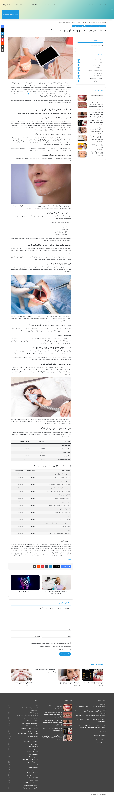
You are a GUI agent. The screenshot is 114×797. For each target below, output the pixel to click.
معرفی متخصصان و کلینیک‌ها (95, 70)
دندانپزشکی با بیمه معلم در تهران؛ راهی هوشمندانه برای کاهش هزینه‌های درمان (96, 129)
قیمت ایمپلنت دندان (101, 732)
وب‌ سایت (37, 636)
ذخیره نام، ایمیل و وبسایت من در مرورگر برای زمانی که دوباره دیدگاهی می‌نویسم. (50, 643)
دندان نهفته (55, 321)
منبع (69, 559)
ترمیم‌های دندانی (32, 746)
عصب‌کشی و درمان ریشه (30, 752)
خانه (105, 5)
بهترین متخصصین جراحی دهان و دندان (29, 94)
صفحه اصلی (102, 22)
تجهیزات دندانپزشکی (19, 5)
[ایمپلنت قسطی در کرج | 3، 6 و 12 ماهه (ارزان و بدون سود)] (82, 123)
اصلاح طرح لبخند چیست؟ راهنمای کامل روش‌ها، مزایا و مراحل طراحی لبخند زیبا (96, 137)
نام (70, 629)
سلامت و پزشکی (6, 5)
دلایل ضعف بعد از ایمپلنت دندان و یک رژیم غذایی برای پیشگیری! (96, 145)
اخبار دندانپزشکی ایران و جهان (29, 708)
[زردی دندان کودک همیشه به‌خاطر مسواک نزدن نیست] (82, 154)
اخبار (101, 5)
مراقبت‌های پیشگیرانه (31, 777)
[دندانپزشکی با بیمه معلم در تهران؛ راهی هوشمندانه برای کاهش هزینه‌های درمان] (82, 130)
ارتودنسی (34, 739)
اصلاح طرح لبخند (32, 757)
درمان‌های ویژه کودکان (31, 772)
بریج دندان (34, 744)
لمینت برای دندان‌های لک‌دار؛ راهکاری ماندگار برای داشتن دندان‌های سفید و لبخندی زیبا (95, 114)
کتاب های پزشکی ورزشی (100, 735)
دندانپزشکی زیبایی (45, 5)
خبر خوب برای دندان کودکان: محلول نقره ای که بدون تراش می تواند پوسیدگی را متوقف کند (52, 714)
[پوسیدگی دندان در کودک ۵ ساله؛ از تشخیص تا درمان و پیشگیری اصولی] (21, 675)
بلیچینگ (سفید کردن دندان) (29, 759)
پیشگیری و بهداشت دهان (60, 5)
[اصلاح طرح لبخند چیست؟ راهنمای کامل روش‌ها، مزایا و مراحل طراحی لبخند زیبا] (82, 138)
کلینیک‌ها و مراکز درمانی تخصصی (28, 788)
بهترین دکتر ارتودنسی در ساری (96, 45)
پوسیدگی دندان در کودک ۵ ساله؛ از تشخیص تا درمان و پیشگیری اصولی (23, 683)
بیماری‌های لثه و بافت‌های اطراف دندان (27, 715)
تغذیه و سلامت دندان (31, 726)
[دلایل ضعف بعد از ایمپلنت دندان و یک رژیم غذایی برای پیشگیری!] (82, 146)
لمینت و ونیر (33, 765)
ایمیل (69, 636)
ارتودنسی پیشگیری (32, 770)
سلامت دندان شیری (32, 775)
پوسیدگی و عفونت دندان (30, 718)
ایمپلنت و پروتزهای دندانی (81, 22)
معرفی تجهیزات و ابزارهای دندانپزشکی (27, 734)
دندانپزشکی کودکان (32, 5)
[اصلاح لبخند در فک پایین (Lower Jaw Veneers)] (82, 98)
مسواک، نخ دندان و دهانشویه (29, 728)
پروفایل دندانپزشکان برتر (30, 785)
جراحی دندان (88, 26)
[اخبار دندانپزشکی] (111, 9)
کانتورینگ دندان (32, 762)
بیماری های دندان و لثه (76, 5)
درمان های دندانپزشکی (90, 5)
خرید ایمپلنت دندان (101, 743)
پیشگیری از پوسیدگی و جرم (29, 723)
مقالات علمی (33, 710)
